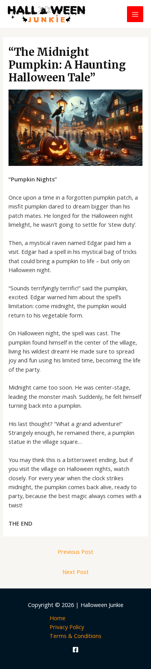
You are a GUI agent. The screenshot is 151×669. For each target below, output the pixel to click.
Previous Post (75, 551)
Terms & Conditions (75, 636)
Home (57, 618)
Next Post (75, 572)
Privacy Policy (67, 627)
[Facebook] (75, 650)
